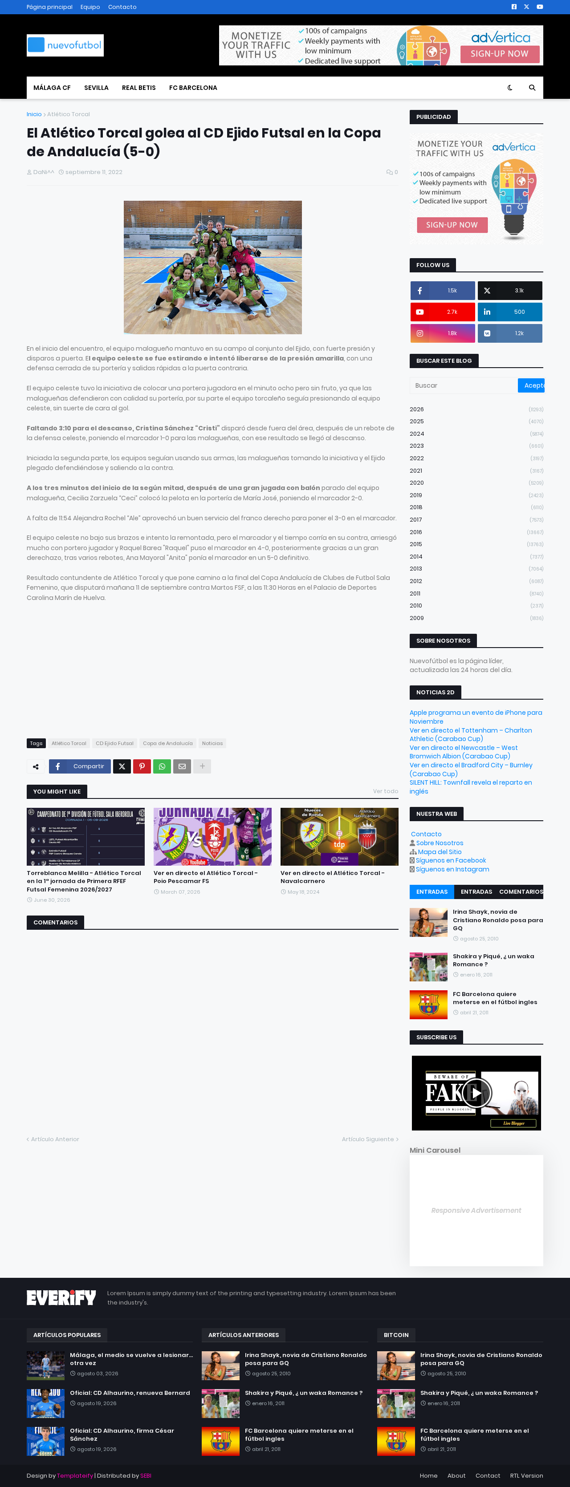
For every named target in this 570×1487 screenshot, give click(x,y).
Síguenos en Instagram (452, 869)
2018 (476, 507)
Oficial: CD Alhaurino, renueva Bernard (130, 1393)
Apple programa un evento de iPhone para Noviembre (476, 717)
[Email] (182, 766)
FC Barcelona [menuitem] (193, 87)
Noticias (212, 743)
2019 (476, 495)
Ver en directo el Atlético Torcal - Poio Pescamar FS (206, 877)
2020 (476, 482)
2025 (476, 421)
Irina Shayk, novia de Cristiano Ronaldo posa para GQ (498, 920)
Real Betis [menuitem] (139, 87)
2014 (476, 556)
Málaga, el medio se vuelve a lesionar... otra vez (131, 1359)
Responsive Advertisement (476, 1210)
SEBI (145, 1475)
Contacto (122, 7)
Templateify (75, 1475)
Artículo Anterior (55, 1139)
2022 (476, 458)
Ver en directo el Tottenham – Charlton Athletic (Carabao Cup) (471, 735)
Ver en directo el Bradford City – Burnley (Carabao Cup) (471, 769)
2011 (476, 593)
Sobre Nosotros (440, 843)
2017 (476, 519)
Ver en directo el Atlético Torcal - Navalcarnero (333, 877)
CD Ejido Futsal (115, 743)
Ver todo (386, 791)
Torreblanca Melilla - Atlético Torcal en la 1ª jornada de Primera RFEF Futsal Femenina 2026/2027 (84, 881)
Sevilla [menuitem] (96, 87)
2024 (476, 433)
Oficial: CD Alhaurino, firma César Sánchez (122, 1435)
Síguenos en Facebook (451, 860)
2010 (476, 605)
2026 (476, 409)
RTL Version (526, 1475)
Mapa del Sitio (440, 851)
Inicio (34, 114)
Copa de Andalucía (168, 743)
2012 (476, 581)
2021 (476, 470)
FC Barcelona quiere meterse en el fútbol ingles (495, 998)
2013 (476, 568)
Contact (488, 1475)
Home (429, 1475)
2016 (476, 532)
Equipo (90, 7)
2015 (476, 544)
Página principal (50, 7)
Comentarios (521, 891)
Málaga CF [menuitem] (52, 87)
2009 (476, 618)
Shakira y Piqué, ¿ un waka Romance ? (493, 960)
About (457, 1475)
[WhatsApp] (162, 766)
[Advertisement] (213, 665)
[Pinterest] (142, 766)
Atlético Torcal (68, 114)
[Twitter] (122, 766)
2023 (476, 446)
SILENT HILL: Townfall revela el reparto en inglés (471, 787)
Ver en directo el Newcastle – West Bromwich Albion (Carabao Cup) (464, 752)
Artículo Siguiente (368, 1139)
